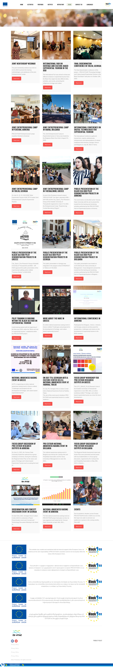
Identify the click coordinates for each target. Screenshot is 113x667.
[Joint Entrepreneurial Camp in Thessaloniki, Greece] (56, 170)
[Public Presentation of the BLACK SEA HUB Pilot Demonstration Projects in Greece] (25, 234)
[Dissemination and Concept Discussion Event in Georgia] (25, 491)
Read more (16, 78)
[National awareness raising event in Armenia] (56, 491)
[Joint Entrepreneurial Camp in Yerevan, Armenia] (25, 109)
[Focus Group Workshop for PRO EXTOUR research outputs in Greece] (87, 359)
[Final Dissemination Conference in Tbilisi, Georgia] (87, 45)
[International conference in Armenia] (87, 300)
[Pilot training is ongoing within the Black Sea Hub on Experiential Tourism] (25, 300)
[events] (87, 491)
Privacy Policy (97, 641)
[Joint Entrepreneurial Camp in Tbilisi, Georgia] (25, 170)
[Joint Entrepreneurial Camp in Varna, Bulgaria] (56, 109)
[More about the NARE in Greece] (56, 300)
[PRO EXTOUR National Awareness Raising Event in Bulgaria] (56, 425)
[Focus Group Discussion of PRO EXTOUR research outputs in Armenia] (25, 425)
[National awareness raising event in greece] (25, 359)
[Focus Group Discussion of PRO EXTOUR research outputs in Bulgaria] (87, 425)
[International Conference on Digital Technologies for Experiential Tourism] (87, 109)
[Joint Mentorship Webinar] (25, 45)
